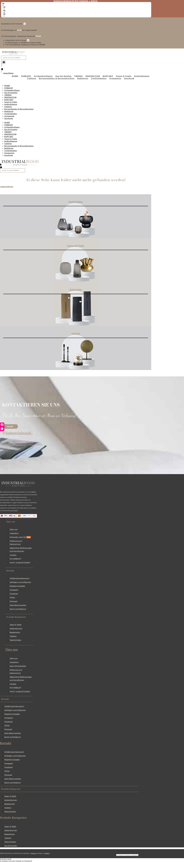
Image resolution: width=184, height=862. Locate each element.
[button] (19, 522)
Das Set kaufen (10, 93)
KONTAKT (8, 100)
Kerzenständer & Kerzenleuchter (19, 109)
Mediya (47, 853)
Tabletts (8, 107)
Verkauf (75, 333)
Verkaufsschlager (12, 90)
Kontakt (5, 743)
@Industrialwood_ (17, 432)
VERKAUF (8, 88)
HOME (7, 86)
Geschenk (8, 118)
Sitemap (34, 853)
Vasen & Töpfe (10, 102)
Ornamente (9, 116)
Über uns (11, 649)
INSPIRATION (10, 97)
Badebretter (76, 289)
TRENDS (8, 95)
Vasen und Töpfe (75, 245)
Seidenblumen (10, 104)
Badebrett (8, 111)
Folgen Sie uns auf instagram (22, 444)
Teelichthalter (10, 114)
